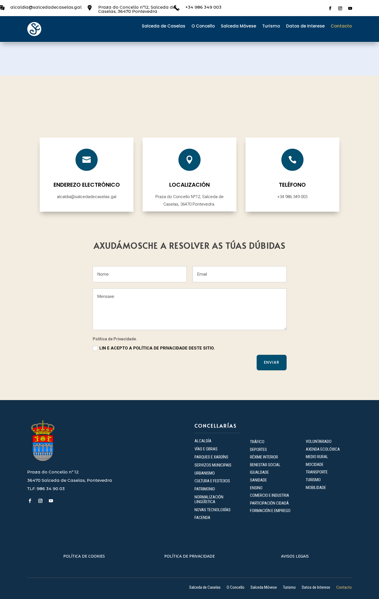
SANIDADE (258, 480)
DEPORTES (258, 449)
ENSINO (256, 487)
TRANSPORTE (317, 472)
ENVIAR (271, 362)
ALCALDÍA (202, 440)
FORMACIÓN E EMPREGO (270, 510)
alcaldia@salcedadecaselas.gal (46, 7)
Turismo (271, 26)
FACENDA (202, 517)
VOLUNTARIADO (319, 441)
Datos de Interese (305, 26)
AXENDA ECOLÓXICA (323, 449)
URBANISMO (204, 473)
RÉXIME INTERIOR (264, 457)
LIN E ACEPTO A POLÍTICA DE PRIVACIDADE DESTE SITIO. (157, 348)
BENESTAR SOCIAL (265, 464)
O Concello (203, 26)
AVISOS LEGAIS (295, 556)
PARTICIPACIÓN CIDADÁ (269, 503)
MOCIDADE (315, 464)
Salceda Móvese (238, 26)
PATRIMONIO (204, 488)
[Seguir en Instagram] (340, 8)
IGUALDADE (259, 472)
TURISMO (313, 479)
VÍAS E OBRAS (206, 448)
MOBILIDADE (316, 487)
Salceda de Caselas (163, 26)
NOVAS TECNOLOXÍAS (212, 509)
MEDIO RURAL (317, 456)
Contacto (341, 26)
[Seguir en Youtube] (350, 8)
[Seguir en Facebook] (330, 8)
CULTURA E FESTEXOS (212, 480)
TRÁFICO (257, 441)
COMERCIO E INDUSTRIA (269, 495)
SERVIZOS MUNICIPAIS (212, 465)
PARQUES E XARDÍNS (211, 457)
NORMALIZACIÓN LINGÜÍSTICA (208, 499)
